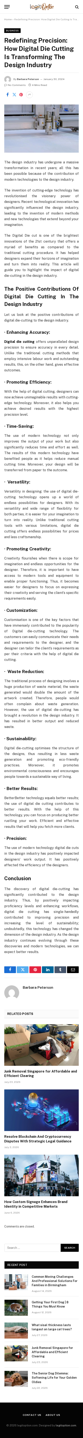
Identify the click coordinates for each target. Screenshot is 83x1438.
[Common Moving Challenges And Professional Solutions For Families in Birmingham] (16, 1282)
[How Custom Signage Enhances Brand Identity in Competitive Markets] (41, 1175)
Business (12, 30)
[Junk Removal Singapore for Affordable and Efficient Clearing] (41, 1045)
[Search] (76, 7)
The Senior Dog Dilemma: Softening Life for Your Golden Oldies (54, 1378)
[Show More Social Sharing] (29, 94)
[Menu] (7, 7)
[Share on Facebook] (7, 94)
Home (8, 19)
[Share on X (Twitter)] (14, 94)
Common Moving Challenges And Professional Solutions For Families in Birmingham (54, 1281)
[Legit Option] (41, 7)
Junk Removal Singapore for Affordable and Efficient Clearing (52, 1352)
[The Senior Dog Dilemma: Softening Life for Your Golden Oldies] (16, 1379)
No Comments (17, 85)
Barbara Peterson (28, 79)
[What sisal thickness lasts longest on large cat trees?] (16, 1331)
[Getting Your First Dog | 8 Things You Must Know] (16, 1308)
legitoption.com (66, 1425)
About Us (53, 1415)
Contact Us (32, 1415)
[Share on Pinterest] (21, 94)
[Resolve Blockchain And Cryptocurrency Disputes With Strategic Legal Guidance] (41, 1110)
